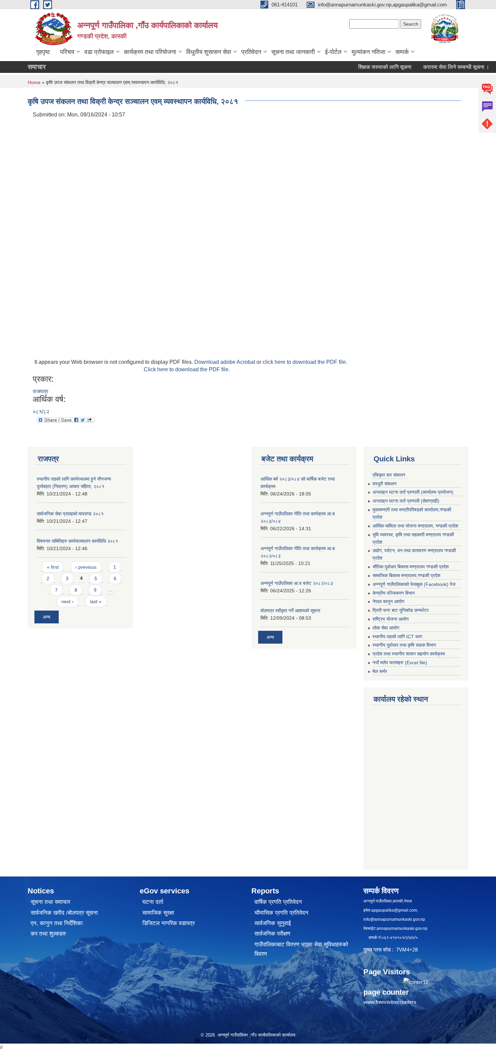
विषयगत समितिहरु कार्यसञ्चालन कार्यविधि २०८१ (77, 541)
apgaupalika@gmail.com (394, 910)
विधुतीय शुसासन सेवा (208, 52)
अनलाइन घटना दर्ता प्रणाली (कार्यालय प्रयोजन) (413, 492)
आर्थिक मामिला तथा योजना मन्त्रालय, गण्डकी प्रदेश (415, 526)
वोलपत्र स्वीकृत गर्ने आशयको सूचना (290, 610)
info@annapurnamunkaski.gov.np (394, 919)
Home (34, 82)
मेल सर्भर (380, 671)
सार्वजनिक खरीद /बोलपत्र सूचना (64, 913)
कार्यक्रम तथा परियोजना (150, 52)
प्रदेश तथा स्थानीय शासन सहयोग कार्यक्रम (409, 653)
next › (67, 601)
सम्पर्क (402, 52)
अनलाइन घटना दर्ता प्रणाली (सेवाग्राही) (406, 501)
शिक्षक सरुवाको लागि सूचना (369, 67)
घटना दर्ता (152, 902)
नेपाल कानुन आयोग (388, 601)
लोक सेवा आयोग (386, 627)
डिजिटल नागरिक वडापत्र (168, 923)
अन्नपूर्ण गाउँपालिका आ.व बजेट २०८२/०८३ (296, 583)
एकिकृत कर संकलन (389, 475)
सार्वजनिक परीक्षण (272, 934)
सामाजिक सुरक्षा (158, 913)
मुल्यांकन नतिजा (368, 52)
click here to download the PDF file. (305, 362)
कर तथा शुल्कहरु (48, 934)
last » (96, 601)
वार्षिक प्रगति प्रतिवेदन (278, 902)
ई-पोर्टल (333, 52)
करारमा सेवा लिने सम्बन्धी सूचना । (441, 67)
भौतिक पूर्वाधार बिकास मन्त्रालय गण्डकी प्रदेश (411, 566)
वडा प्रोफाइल (99, 52)
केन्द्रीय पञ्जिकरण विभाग (394, 593)
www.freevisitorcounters (389, 1002)
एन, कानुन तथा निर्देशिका (57, 923)
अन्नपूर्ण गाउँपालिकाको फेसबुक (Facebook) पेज (414, 584)
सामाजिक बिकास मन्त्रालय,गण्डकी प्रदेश (406, 575)
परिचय (67, 52)
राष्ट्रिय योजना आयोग (391, 619)
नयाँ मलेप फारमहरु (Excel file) (400, 662)
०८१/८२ (41, 411)
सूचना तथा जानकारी (293, 52)
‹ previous (86, 567)
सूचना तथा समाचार (50, 902)
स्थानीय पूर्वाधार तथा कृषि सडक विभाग (404, 645)
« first (53, 567)
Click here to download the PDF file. (187, 369)
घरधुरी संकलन (384, 483)
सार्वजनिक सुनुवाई (272, 923)
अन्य (46, 617)
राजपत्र (40, 391)
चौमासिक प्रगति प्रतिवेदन (281, 913)
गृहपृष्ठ (43, 52)
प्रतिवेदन (251, 52)
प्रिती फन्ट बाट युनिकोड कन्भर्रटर (401, 610)
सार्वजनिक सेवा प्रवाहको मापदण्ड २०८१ (70, 513)
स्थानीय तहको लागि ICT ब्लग (397, 636)
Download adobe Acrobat (225, 362)
